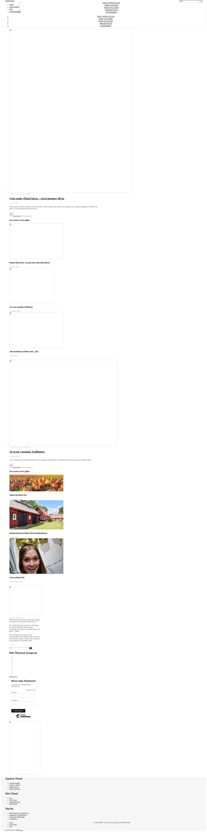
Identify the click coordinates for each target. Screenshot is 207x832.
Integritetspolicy (14, 802)
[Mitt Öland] (9, 1)
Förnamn (15, 700)
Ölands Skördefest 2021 (18, 495)
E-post (14, 692)
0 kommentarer (27, 216)
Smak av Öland (111, 5)
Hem (11, 4)
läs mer (11, 212)
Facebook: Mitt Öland (16, 817)
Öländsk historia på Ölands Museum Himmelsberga (28, 533)
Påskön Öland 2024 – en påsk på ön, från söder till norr (29, 262)
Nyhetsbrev (13, 819)
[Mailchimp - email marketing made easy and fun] (23, 718)
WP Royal (19, 830)
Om (10, 9)
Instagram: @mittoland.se (18, 815)
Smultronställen (111, 3)
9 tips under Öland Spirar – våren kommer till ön (36, 198)
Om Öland (14, 7)
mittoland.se (17, 216)
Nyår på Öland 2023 (16, 577)
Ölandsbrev (15, 12)
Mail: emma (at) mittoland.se (19, 813)
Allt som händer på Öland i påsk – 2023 (23, 351)
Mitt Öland (13, 804)
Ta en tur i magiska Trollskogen (21, 307)
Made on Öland (111, 7)
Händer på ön (111, 10)
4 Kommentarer (27, 467)
